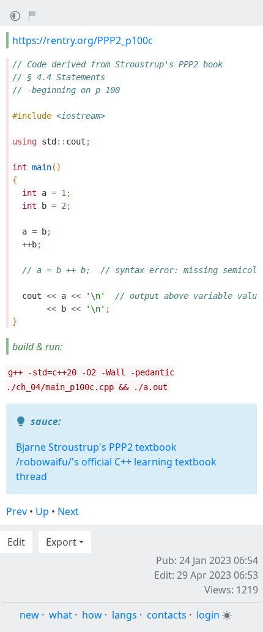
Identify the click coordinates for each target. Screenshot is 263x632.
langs (124, 615)
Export (61, 542)
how (92, 615)
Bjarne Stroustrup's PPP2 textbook (96, 447)
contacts (167, 615)
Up (42, 511)
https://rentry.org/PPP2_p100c (82, 40)
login (208, 615)
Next (68, 511)
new (29, 615)
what (60, 615)
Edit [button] (16, 542)
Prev (16, 511)
